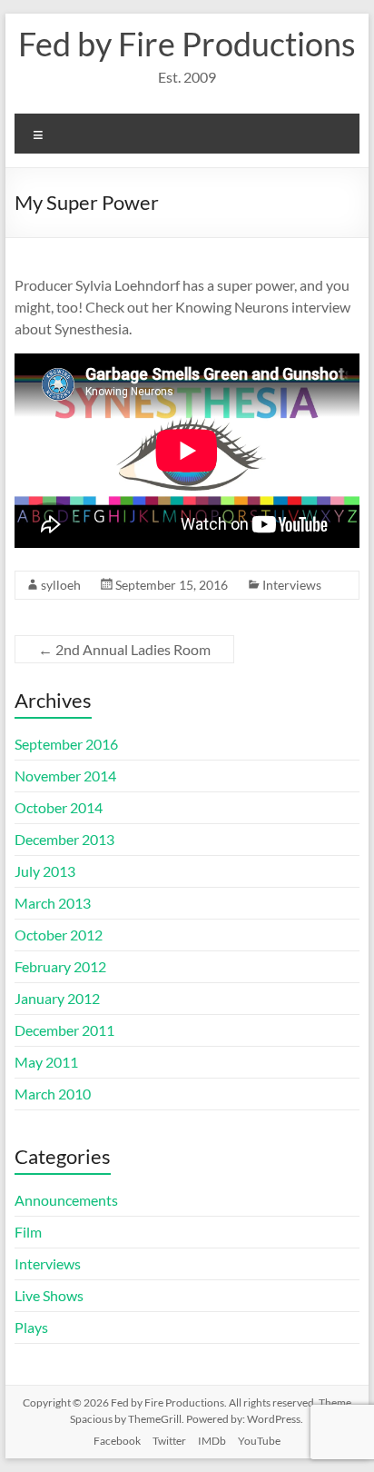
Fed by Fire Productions (187, 44)
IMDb (212, 1440)
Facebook (117, 1440)
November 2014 (65, 775)
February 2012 (60, 966)
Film (28, 1231)
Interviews (291, 584)
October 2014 (59, 807)
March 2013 (53, 902)
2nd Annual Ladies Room (124, 649)
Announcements (66, 1199)
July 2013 (45, 871)
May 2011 (46, 1061)
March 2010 (53, 1093)
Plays (31, 1327)
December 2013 (64, 839)
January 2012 (57, 998)
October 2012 (59, 934)
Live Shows (49, 1295)
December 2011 (64, 1030)
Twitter (169, 1440)
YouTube (259, 1440)
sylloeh (61, 584)
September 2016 (66, 743)
